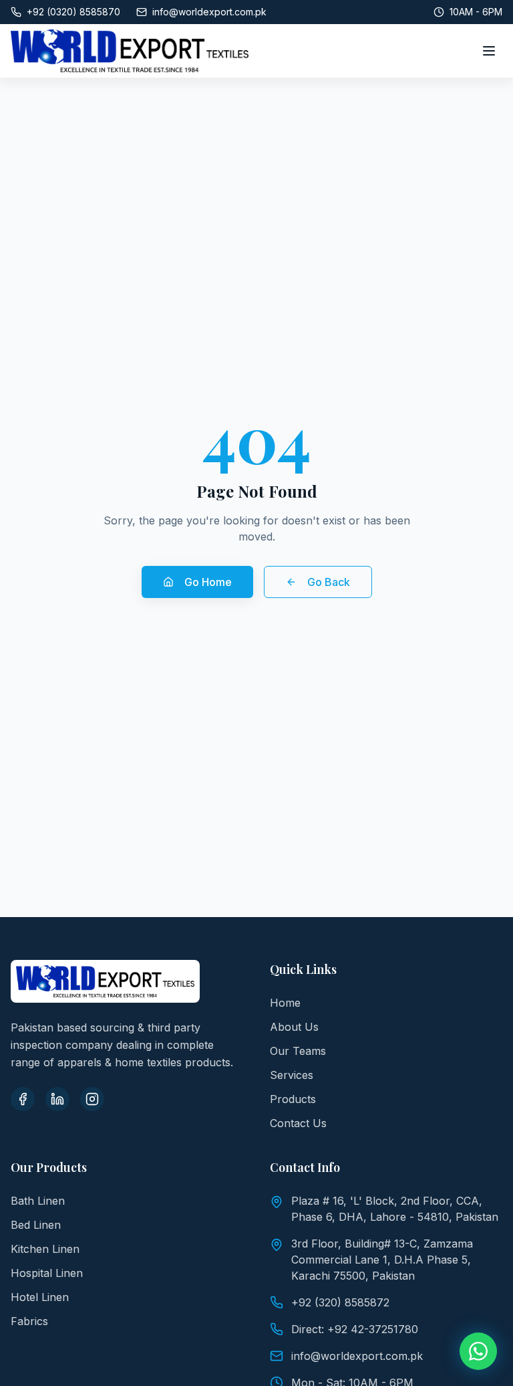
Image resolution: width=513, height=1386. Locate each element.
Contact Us (298, 1123)
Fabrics (29, 1321)
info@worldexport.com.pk (357, 1356)
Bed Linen (36, 1224)
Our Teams (298, 1051)
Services (291, 1075)
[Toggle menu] (489, 50)
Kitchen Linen (45, 1249)
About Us (294, 1026)
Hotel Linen (40, 1297)
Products (293, 1099)
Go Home (208, 582)
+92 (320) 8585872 (340, 1302)
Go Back (328, 582)
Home (285, 1002)
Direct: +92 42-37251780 (354, 1329)
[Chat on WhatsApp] (478, 1351)
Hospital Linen (47, 1273)
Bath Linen (38, 1200)
